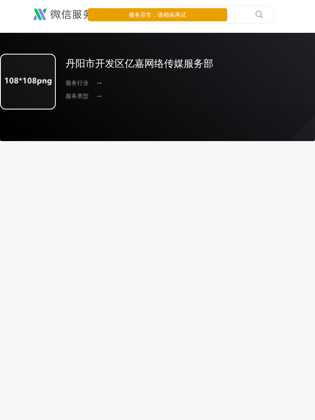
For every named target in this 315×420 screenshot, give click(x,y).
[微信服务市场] (73, 15)
